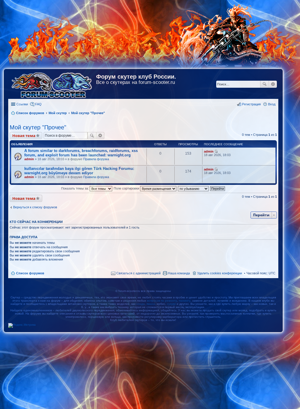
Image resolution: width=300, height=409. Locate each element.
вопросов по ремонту (162, 300)
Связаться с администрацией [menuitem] (138, 273)
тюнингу (184, 300)
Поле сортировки (127, 188)
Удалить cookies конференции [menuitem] (219, 273)
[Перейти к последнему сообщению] (216, 151)
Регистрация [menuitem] (251, 104)
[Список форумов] (52, 84)
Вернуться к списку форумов (35, 207)
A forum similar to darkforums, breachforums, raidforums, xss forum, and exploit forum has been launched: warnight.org (81, 152)
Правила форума (96, 159)
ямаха (150, 303)
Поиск (264, 84)
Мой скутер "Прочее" (38, 127)
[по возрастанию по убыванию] (193, 188)
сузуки (171, 303)
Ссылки (22, 104)
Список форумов (30, 273)
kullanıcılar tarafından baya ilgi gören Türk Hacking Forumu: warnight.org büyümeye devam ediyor (79, 170)
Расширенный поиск (273, 84)
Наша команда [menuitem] (179, 273)
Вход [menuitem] (271, 104)
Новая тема (23, 135)
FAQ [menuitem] (38, 104)
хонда (140, 303)
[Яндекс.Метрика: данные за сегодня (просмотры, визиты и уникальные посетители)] (22, 325)
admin (29, 159)
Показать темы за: (75, 188)
